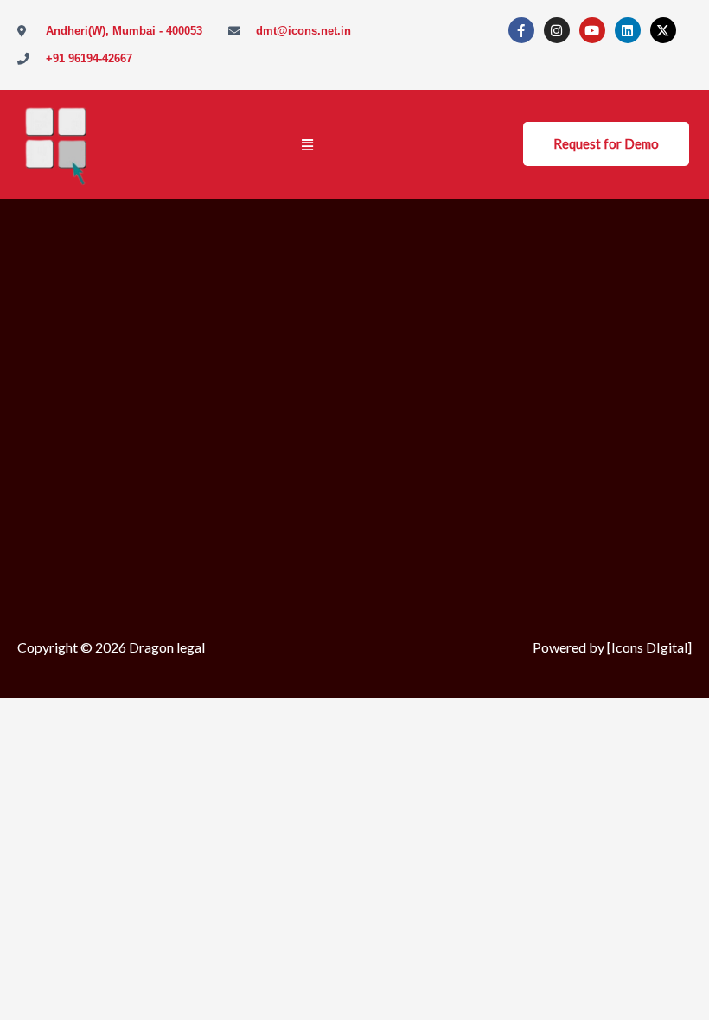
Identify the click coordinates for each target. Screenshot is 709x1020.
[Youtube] (592, 30)
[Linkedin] (628, 30)
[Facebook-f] (521, 30)
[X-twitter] (663, 30)
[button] (307, 144)
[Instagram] (557, 30)
